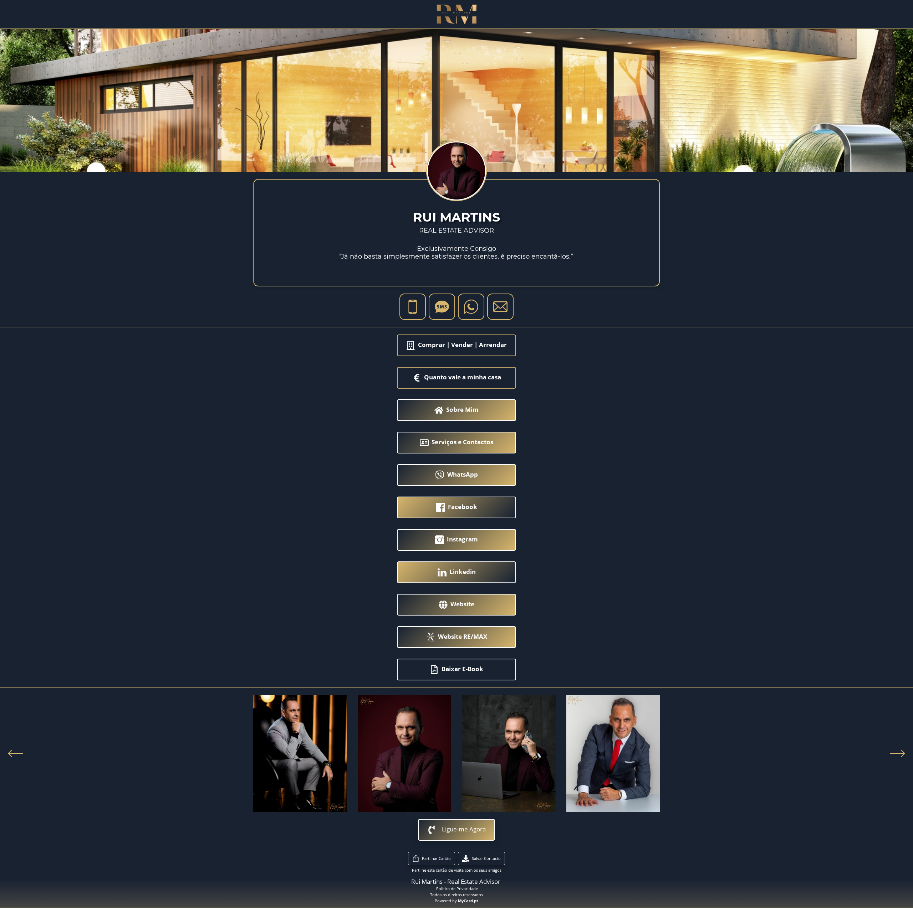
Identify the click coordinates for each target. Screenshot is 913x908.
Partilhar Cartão (436, 858)
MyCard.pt (468, 900)
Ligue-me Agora (464, 829)
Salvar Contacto (486, 858)
